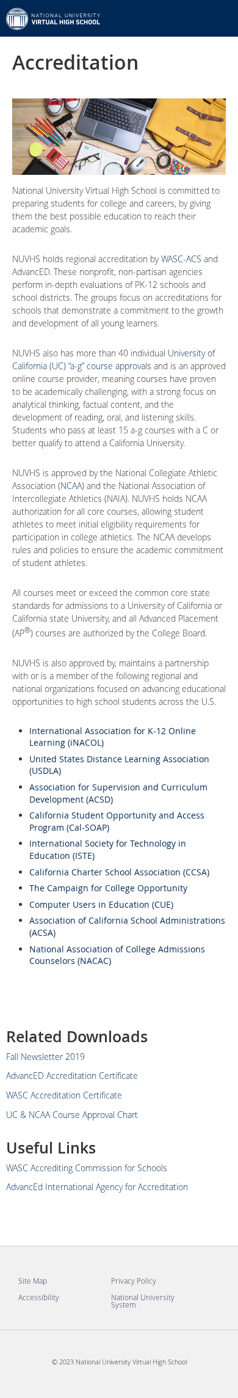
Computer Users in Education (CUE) (101, 904)
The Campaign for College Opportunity (108, 888)
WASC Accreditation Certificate (64, 1095)
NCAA (71, 485)
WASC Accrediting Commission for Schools (86, 1168)
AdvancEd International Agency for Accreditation (97, 1187)
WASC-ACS (181, 259)
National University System (143, 1300)
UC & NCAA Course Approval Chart (72, 1114)
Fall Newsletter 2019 (45, 1056)
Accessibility (38, 1297)
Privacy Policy (133, 1281)
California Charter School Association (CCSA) (119, 872)
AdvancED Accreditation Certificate (72, 1075)
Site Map (32, 1281)
